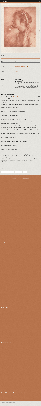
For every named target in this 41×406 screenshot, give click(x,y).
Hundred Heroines (17, 96)
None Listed (17, 74)
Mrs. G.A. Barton (17, 63)
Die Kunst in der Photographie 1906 (21, 66)
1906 (15, 76)
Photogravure (17, 71)
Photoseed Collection (25, 178)
